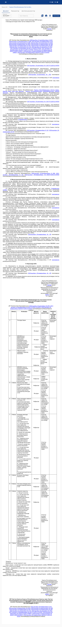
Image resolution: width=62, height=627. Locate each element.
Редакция (5, 14)
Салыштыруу (56, 15)
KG (50, 2)
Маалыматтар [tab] (15, 11)
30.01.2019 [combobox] (6, 16)
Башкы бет (5, 7)
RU (55, 2)
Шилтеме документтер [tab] (28, 11)
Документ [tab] (6, 11)
